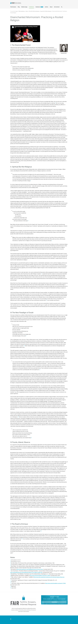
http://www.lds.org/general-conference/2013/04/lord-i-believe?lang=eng (49, 577)
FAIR (21, 3)
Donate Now (54, 602)
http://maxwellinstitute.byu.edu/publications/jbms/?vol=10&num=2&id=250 (26, 572)
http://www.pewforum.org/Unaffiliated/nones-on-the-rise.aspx (30, 569)
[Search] (61, 7)
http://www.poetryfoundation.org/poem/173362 (55, 583)
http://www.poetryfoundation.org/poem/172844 (40, 575)
